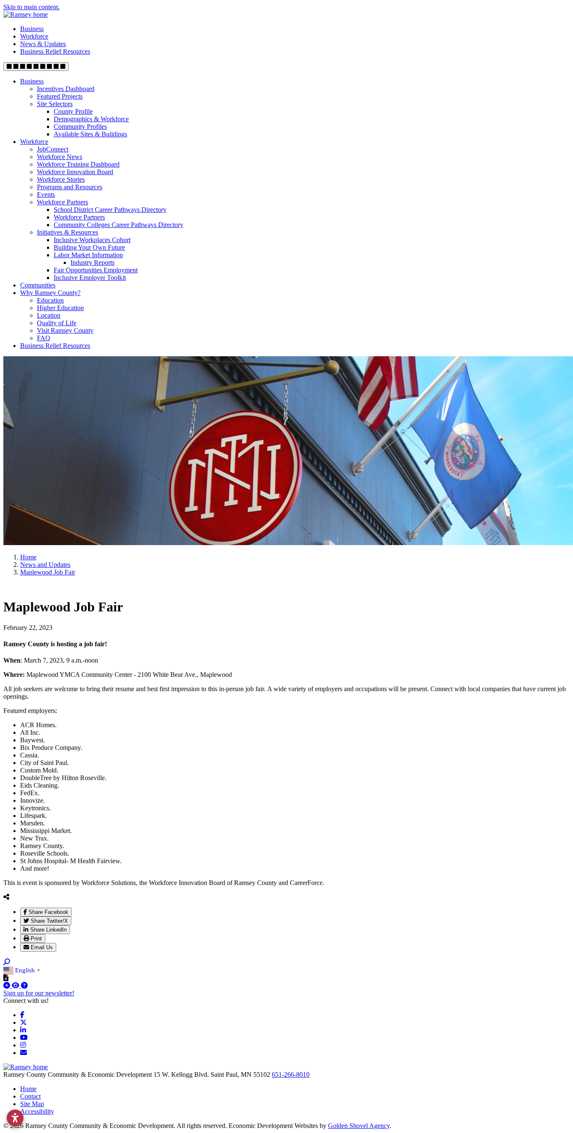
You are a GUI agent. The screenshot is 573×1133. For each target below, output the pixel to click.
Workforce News (59, 156)
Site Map (32, 1103)
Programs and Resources (69, 187)
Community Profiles (80, 126)
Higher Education (60, 307)
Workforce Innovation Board (75, 171)
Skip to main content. (31, 6)
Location (48, 315)
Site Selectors (55, 103)
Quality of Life (56, 322)
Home (28, 1088)
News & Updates (43, 43)
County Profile (73, 111)
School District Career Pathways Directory (110, 209)
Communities (37, 285)
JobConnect (52, 149)
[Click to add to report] (7, 985)
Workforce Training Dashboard (78, 164)
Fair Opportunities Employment (96, 270)
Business (32, 28)
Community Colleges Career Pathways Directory (118, 224)
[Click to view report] (16, 985)
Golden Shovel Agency (359, 1125)
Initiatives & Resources (67, 232)
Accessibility (37, 1111)
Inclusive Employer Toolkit (90, 277)
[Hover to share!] (6, 896)
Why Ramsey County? (50, 292)
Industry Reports (92, 262)
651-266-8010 (291, 1074)
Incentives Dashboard (65, 88)
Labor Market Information (88, 254)
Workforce (34, 36)
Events (46, 194)
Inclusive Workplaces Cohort (92, 239)
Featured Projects (60, 96)
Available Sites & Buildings (90, 134)
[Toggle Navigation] (36, 66)
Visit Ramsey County (65, 330)
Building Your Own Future (89, 247)
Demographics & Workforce (91, 119)
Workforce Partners (62, 202)
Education (50, 300)
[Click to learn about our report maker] (24, 985)
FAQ (43, 338)
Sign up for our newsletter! (38, 993)
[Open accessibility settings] (15, 1118)
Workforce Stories (61, 179)
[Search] (6, 962)
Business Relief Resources (55, 51)
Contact (30, 1096)
